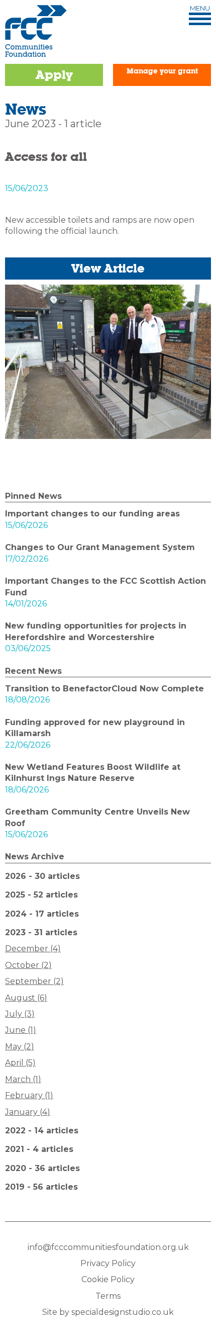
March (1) (23, 1079)
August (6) (26, 998)
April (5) (20, 1062)
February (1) (29, 1095)
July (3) (20, 1014)
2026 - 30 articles (42, 876)
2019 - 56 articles (41, 1187)
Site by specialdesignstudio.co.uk (108, 1312)
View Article (108, 268)
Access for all (46, 156)
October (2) (28, 965)
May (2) (19, 1046)
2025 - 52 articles (41, 895)
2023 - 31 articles (41, 932)
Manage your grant (162, 70)
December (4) (33, 948)
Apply (54, 74)
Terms (108, 1296)
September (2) (34, 981)
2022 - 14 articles (41, 1130)
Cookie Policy (108, 1279)
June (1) (20, 1030)
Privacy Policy (108, 1263)
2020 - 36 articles (42, 1168)
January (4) (27, 1112)
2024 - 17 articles (42, 914)
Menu (200, 8)
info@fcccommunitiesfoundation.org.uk (108, 1247)
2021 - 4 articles (39, 1149)
